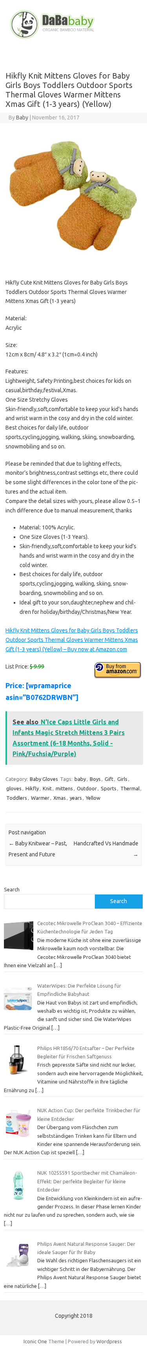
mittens (64, 788)
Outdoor (87, 788)
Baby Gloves (44, 779)
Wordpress (109, 1341)
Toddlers (16, 798)
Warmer (40, 798)
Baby (22, 117)
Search (12, 889)
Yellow (93, 798)
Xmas (59, 798)
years (76, 798)
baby (80, 779)
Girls (122, 779)
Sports (108, 788)
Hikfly (32, 788)
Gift (109, 779)
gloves (14, 788)
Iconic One (35, 1341)
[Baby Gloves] (73, 39)
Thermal (130, 788)
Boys (95, 779)
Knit (47, 788)
